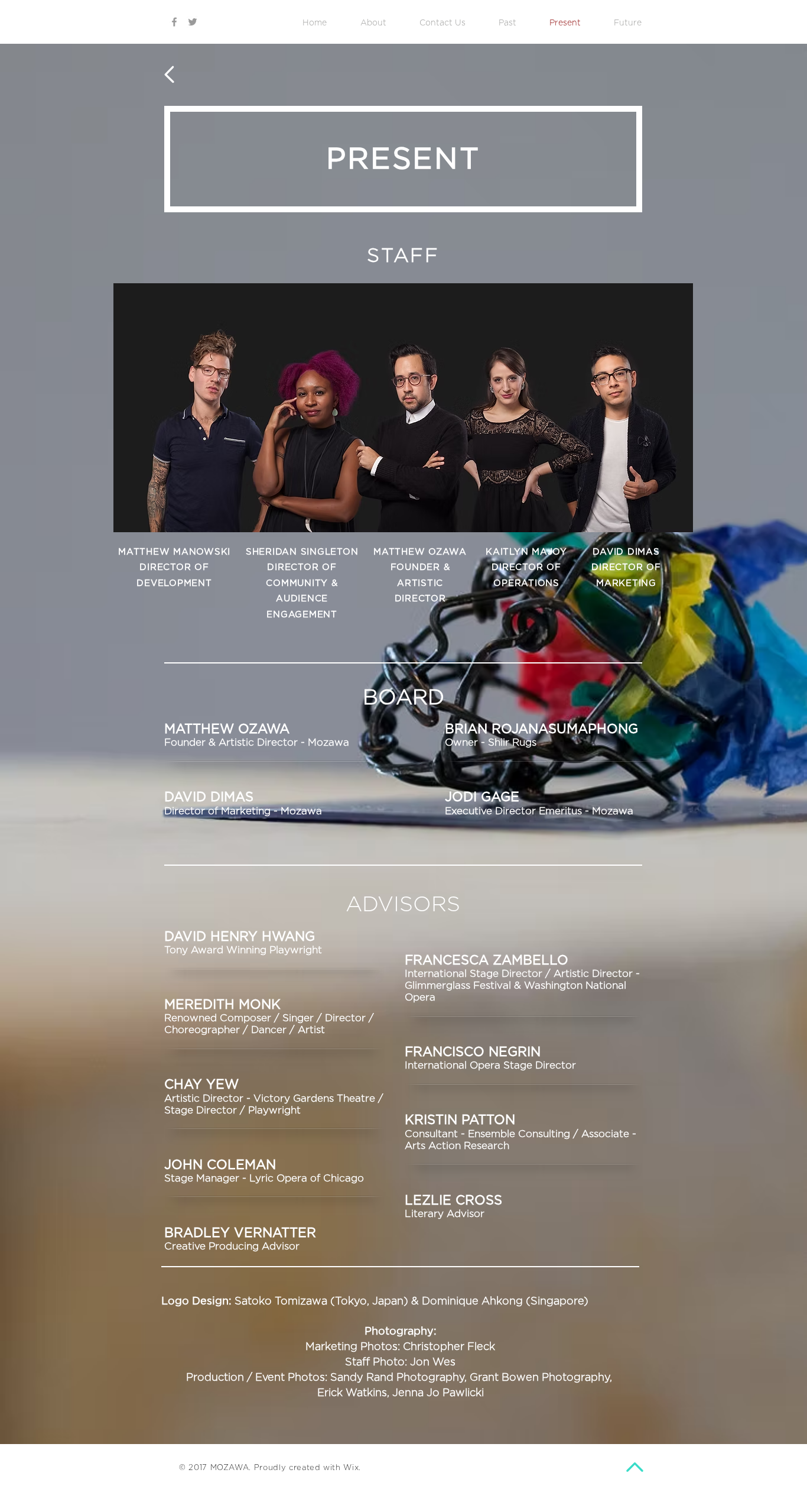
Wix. (352, 1468)
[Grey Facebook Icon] (174, 22)
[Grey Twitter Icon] (193, 22)
